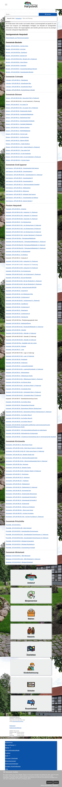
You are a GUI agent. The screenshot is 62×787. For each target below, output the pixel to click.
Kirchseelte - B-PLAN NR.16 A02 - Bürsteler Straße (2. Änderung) (23, 471)
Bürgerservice (9, 742)
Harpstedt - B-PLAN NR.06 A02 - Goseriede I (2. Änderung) (22, 218)
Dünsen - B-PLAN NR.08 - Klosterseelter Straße (19, 111)
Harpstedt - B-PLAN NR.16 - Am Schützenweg (18, 271)
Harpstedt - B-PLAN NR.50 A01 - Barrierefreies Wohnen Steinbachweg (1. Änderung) (28, 411)
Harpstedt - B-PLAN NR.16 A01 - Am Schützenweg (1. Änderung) (23, 274)
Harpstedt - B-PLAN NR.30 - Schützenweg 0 (18, 307)
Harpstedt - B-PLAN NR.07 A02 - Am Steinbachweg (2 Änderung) (23, 228)
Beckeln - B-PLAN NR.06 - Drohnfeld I (16, 65)
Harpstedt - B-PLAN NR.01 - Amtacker (16, 209)
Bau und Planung (9, 745)
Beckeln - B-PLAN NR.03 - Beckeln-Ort (16, 55)
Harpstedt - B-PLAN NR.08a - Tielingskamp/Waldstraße (21, 238)
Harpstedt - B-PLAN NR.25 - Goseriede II (17, 290)
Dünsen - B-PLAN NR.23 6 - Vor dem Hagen (18, 160)
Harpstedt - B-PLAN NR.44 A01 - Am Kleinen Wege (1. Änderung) (23, 385)
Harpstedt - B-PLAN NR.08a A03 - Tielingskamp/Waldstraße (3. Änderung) (26, 248)
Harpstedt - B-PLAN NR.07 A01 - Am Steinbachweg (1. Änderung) (23, 225)
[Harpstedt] (31, 4)
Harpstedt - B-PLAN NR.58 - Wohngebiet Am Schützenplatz (22, 433)
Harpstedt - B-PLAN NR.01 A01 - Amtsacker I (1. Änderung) (22, 212)
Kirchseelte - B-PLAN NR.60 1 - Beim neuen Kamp (19, 510)
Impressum (12, 725)
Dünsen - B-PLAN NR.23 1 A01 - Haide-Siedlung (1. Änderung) (23, 147)
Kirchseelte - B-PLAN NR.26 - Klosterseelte (17, 503)
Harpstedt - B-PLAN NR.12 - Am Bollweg (17, 254)
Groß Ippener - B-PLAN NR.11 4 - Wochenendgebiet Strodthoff (22, 184)
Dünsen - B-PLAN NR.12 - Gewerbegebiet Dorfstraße (20, 121)
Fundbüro (7, 753)
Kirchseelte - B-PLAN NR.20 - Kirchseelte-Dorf (18, 490)
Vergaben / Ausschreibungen (13, 766)
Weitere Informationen (46, 785)
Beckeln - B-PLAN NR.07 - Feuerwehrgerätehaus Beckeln (21, 68)
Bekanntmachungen (10, 761)
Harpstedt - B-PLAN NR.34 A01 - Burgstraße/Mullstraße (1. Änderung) (24, 326)
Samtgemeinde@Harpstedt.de (17, 721)
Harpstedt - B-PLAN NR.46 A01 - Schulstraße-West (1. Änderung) (23, 392)
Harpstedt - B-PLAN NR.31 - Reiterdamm (17, 310)
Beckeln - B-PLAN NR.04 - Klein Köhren (16, 62)
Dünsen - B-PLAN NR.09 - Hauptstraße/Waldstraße (19, 114)
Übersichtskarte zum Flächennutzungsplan (17, 38)
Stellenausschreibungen (11, 763)
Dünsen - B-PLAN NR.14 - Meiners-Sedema (17, 127)
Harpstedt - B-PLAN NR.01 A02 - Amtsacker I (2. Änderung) (22, 215)
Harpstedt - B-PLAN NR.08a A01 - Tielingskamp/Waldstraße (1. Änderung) (26, 241)
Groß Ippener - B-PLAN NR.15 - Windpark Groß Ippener (21, 194)
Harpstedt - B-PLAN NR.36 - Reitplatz (16, 346)
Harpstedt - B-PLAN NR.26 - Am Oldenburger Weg (19, 294)
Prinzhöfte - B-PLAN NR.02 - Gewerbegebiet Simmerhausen (22, 531)
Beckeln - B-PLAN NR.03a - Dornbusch (16, 52)
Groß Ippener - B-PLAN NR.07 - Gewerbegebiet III (19, 178)
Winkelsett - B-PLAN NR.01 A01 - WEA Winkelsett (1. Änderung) (23, 559)
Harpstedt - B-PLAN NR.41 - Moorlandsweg (17, 372)
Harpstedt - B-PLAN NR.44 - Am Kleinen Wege (18, 382)
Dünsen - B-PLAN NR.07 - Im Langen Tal (17, 104)
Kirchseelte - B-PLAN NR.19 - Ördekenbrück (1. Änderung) (21, 487)
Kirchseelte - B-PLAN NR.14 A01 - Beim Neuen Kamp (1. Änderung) (24, 448)
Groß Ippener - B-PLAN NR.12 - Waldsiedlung (18, 187)
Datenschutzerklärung (15, 727)
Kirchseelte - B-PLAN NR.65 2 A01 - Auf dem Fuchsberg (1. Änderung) (25, 516)
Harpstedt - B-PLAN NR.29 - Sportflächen (17, 303)
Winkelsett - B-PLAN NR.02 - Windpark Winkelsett (19, 562)
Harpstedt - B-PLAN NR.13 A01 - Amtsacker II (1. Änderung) (22, 261)
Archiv (6, 755)
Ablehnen (56, 782)
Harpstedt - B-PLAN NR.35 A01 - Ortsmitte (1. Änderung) (21, 333)
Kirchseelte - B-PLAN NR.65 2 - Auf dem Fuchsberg (19, 513)
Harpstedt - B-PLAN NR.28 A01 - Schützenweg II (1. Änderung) (23, 300)
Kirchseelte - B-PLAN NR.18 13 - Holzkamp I (18, 477)
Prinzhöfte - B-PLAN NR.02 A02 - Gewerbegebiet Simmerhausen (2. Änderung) (27, 538)
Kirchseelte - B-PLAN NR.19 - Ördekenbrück (18, 484)
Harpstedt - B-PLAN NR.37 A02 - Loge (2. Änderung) (20, 356)
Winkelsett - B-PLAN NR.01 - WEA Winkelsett (18, 555)
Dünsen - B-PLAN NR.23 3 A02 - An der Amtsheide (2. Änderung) (23, 157)
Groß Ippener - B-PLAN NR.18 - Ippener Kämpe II (19, 201)
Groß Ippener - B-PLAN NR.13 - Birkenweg (17, 191)
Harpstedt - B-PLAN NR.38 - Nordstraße (16, 359)
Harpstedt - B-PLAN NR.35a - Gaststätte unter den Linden (21, 343)
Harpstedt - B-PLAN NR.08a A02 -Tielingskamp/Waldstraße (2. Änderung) (25, 245)
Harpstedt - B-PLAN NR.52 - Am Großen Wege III (19, 418)
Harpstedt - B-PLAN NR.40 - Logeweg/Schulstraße (19, 366)
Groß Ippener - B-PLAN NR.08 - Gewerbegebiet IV (19, 181)
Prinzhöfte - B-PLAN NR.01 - (13, 524)
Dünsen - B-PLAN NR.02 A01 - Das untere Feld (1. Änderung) (22, 98)
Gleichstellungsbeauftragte (12, 750)
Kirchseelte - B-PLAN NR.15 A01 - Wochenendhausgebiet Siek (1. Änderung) (26, 461)
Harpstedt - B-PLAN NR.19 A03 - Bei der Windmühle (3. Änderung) (24, 284)
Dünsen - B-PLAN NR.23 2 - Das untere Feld (18, 150)
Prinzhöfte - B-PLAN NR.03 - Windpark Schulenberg (20, 541)
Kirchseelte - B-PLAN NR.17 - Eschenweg (17, 474)
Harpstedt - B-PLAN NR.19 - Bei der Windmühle (19, 277)
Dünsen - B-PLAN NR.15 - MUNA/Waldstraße (18, 130)
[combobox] (22, 14)
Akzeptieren (49, 782)
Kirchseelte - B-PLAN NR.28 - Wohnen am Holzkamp (20, 507)
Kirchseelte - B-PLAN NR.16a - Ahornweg (17, 464)
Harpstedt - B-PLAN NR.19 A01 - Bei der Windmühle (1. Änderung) (24, 281)
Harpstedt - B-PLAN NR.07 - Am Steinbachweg (18, 222)
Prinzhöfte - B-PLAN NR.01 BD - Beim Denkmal (18, 528)
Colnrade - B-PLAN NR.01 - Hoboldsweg (17, 80)
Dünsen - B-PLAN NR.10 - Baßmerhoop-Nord (18, 117)
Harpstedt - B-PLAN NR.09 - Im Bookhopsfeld (18, 251)
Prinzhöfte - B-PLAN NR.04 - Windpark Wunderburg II (20, 544)
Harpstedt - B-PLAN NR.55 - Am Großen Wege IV (19, 421)
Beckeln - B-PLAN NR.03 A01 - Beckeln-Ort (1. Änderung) (21, 59)
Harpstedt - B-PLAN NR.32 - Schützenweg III (18, 313)
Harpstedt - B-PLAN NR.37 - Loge (15, 349)
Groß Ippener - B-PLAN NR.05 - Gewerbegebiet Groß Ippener (22, 168)
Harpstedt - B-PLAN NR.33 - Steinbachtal (17, 317)
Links (6, 769)
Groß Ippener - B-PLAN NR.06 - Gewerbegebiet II (19, 171)
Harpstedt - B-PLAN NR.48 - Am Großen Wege (18, 402)
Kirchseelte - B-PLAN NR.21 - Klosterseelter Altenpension (21, 493)
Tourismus (31, 655)
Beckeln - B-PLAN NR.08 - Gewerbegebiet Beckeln (19, 72)
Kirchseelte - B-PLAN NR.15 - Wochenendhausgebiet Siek (21, 458)
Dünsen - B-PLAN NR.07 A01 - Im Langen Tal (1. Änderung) (22, 107)
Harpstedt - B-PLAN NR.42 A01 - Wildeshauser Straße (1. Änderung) (24, 379)
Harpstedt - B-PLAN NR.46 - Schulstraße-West (18, 389)
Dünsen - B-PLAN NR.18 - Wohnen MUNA (17, 140)
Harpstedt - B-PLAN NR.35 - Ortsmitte (16, 330)
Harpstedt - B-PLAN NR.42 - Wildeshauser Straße (19, 375)
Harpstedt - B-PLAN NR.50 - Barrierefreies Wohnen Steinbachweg (23, 408)
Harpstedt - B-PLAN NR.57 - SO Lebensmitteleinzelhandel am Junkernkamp (26, 430)
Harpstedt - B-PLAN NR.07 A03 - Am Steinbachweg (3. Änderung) (23, 232)
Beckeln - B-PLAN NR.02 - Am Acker (15, 49)
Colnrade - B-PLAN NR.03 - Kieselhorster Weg (18, 83)
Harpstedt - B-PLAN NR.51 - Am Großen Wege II (19, 415)
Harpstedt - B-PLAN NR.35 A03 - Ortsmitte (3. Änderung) (21, 340)
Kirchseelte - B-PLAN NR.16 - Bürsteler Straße (18, 467)
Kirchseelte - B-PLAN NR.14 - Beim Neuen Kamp (19, 444)
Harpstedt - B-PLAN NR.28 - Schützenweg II (17, 297)
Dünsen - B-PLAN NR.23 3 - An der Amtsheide (18, 153)
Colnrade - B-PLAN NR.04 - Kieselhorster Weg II (19, 86)
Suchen (48, 14)
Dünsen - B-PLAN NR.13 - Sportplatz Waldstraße (19, 124)
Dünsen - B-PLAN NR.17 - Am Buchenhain (17, 137)
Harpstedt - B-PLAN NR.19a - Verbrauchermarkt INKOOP (21, 287)
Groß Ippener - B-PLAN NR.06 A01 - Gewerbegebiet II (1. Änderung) (24, 174)
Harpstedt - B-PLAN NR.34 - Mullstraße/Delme (18, 323)
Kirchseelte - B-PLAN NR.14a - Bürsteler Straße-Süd (20, 454)
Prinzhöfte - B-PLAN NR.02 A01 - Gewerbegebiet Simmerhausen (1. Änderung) (27, 534)
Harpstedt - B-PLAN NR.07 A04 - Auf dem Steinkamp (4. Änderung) (24, 235)
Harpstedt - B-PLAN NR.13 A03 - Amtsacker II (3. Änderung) (22, 268)
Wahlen (7, 747)
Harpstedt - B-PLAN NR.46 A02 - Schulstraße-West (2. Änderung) (23, 395)
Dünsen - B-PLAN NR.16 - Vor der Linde (16, 134)
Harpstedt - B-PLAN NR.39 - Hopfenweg (16, 362)
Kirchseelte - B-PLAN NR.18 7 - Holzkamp (17, 480)
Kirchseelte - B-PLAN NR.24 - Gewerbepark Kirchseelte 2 (21, 500)
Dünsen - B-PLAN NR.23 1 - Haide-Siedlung (18, 144)
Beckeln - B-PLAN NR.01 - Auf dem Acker (17, 46)
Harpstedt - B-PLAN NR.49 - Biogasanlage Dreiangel (20, 405)
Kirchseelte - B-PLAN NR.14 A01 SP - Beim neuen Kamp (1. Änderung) (25, 451)
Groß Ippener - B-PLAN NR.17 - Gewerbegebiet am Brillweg (22, 197)
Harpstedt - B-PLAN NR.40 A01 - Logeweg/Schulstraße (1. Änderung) (24, 369)
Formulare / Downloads (11, 758)
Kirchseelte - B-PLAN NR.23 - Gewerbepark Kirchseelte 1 (21, 497)
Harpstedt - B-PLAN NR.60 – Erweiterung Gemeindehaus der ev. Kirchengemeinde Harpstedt (31, 436)
